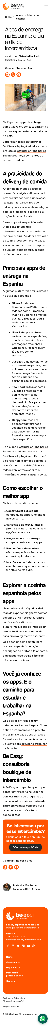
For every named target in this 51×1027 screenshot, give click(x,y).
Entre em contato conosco (20, 805)
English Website (11, 1006)
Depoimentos (13, 967)
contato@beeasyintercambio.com (23, 939)
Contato (10, 981)
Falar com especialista (25, 847)
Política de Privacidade (14, 998)
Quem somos (13, 962)
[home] (14, 6)
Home (9, 957)
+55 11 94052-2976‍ (15, 936)
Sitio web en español (13, 1001)
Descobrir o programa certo (14, 974)
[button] (45, 6)
